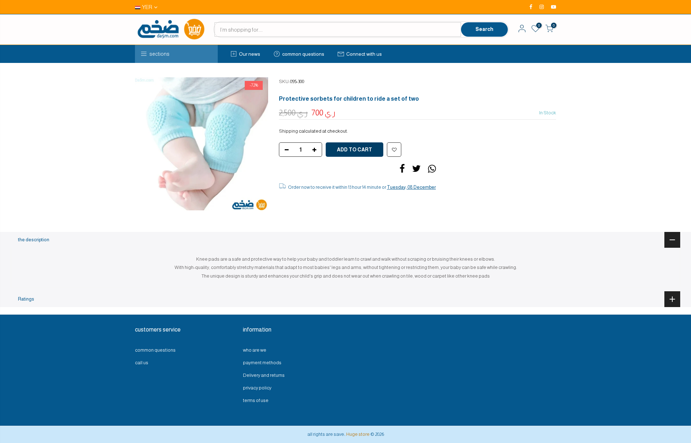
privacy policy (257, 388)
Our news (249, 54)
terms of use (255, 400)
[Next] (255, 144)
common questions (303, 54)
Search (484, 29)
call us (141, 362)
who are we (254, 350)
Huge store (358, 434)
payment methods (262, 362)
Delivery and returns (264, 375)
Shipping (288, 131)
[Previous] (148, 144)
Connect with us (364, 54)
